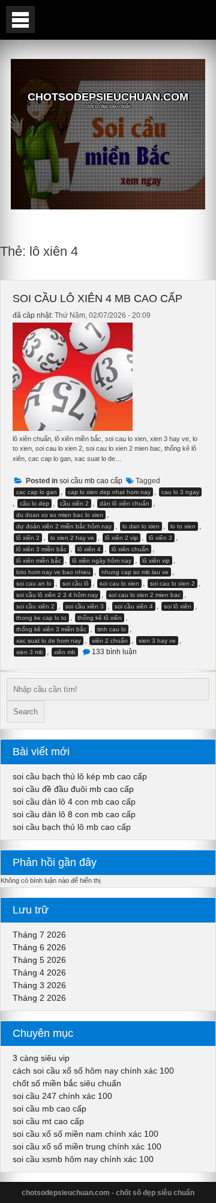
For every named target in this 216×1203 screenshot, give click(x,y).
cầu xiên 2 (74, 503)
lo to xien (183, 526)
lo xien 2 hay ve (72, 537)
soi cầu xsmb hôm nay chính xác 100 (83, 1159)
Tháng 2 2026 (39, 998)
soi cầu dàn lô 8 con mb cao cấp (74, 814)
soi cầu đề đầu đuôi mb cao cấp (73, 789)
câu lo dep (34, 503)
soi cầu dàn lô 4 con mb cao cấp (74, 801)
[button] (20, 19)
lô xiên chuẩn (130, 549)
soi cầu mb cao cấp (90, 481)
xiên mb (65, 652)
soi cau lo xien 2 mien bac (145, 595)
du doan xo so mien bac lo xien (59, 515)
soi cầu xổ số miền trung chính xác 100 (87, 1146)
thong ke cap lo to (41, 617)
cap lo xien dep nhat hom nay (109, 492)
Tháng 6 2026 (39, 947)
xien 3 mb (29, 652)
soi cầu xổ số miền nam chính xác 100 (85, 1134)
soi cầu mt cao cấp (48, 1121)
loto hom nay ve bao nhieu (53, 572)
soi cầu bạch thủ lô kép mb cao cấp (80, 776)
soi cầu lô (75, 583)
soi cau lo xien (119, 583)
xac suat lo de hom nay (48, 640)
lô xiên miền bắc (38, 560)
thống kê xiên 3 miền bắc (51, 629)
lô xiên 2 (28, 537)
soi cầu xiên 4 (134, 606)
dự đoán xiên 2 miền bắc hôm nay (64, 526)
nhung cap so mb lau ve (135, 572)
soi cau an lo (34, 583)
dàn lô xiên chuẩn (124, 503)
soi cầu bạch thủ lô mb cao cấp (72, 827)
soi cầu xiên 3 (84, 606)
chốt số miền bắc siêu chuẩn (67, 1083)
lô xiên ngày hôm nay (101, 560)
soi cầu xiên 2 (35, 606)
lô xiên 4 (89, 549)
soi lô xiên (177, 606)
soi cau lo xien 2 (172, 583)
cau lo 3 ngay (180, 492)
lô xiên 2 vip (121, 537)
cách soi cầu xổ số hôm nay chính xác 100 (93, 1070)
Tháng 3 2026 (39, 985)
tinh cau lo (111, 629)
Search (25, 711)
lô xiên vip (156, 560)
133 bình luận (114, 652)
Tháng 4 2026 (39, 972)
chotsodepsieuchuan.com (108, 97)
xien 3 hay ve (157, 640)
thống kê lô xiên (99, 617)
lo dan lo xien (141, 526)
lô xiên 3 (160, 537)
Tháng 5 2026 (39, 960)
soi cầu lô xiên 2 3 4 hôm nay (57, 595)
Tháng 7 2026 (39, 934)
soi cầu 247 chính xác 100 (62, 1096)
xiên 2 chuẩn (110, 640)
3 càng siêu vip (41, 1058)
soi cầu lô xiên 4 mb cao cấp (97, 298)
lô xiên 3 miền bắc (41, 549)
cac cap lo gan (36, 492)
